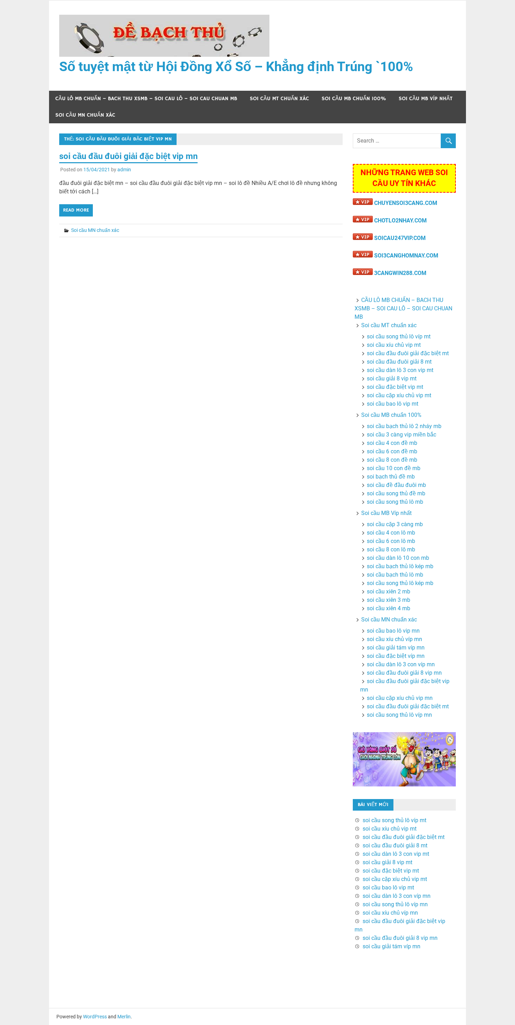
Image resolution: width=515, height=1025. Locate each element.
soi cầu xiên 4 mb (388, 608)
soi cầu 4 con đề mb (392, 443)
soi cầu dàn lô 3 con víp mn (401, 664)
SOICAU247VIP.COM (400, 238)
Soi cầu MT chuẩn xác (279, 98)
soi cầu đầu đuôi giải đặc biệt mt (408, 353)
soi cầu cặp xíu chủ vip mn (400, 698)
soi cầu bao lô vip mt (392, 403)
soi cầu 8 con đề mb (392, 459)
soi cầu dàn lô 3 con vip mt (400, 370)
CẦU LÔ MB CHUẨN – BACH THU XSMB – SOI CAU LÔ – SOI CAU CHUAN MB (146, 98)
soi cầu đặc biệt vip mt (395, 387)
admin (124, 169)
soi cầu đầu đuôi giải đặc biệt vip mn (128, 156)
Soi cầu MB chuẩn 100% (354, 98)
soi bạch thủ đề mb (391, 476)
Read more (76, 210)
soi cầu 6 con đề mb (392, 451)
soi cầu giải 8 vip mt (392, 378)
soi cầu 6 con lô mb (391, 541)
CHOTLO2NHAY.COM (400, 220)
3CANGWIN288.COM (400, 273)
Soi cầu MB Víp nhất (426, 98)
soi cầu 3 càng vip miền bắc (401, 434)
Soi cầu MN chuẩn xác (85, 115)
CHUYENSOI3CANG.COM (405, 203)
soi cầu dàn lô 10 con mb (398, 558)
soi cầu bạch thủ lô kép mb (400, 566)
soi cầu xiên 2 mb (388, 591)
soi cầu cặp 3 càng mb (395, 524)
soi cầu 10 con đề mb (393, 468)
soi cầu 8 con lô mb (391, 549)
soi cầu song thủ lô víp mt (399, 336)
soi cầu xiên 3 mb (388, 600)
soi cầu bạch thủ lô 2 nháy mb (404, 426)
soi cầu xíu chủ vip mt (394, 345)
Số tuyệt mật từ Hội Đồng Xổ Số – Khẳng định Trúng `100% (236, 66)
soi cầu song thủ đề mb (396, 493)
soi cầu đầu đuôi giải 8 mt (399, 361)
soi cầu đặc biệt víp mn (396, 656)
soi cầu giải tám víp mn (396, 647)
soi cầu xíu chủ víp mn (394, 639)
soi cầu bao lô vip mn (393, 630)
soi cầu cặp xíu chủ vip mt (399, 395)
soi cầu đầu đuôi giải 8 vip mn (404, 672)
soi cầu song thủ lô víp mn (399, 714)
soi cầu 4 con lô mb (391, 532)
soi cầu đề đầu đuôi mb (396, 485)
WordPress (95, 1016)
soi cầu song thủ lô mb (395, 501)
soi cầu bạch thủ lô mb (395, 574)
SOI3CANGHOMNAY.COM (406, 255)
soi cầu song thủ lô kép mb (400, 583)
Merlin (124, 1016)
